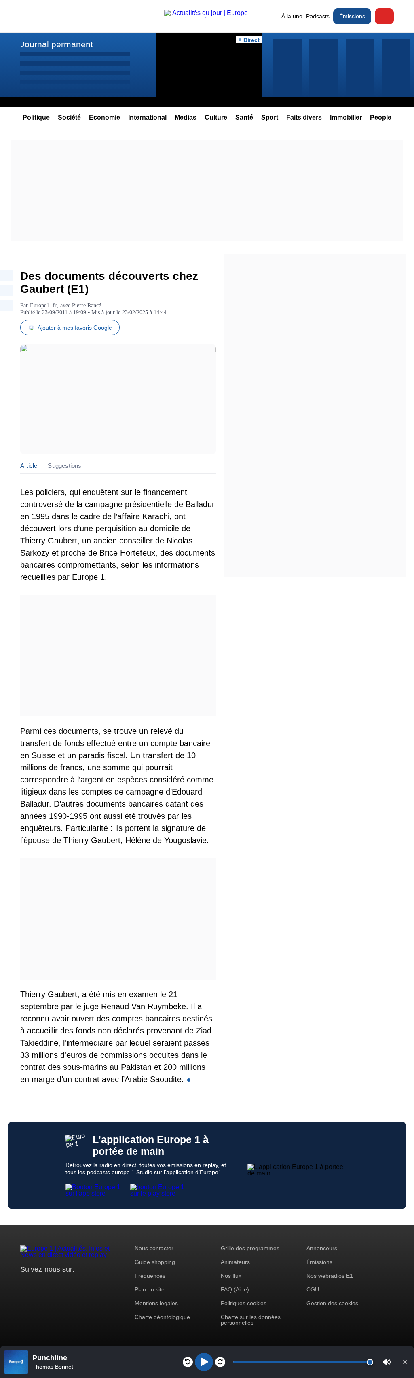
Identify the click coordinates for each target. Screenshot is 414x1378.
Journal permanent (56, 44)
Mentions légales (156, 1303)
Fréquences (150, 1275)
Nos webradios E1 (329, 1275)
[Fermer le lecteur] (405, 1362)
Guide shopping (155, 1262)
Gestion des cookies (332, 1303)
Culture (216, 117)
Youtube (66, 1284)
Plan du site (150, 1289)
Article (28, 465)
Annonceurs (321, 1248)
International (147, 117)
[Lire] (204, 1362)
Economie (104, 117)
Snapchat (80, 1284)
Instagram (39, 1284)
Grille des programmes (250, 1248)
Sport (269, 117)
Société (69, 117)
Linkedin (94, 1284)
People (380, 117)
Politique (36, 117)
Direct (384, 16)
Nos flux (231, 1275)
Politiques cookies (243, 1303)
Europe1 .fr (43, 305)
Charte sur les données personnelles (251, 1320)
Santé (244, 117)
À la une (291, 16)
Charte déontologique (162, 1317)
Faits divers (304, 117)
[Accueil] (207, 19)
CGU (312, 1289)
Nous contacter (154, 1248)
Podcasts (318, 16)
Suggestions (64, 465)
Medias (185, 117)
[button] (386, 1362)
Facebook (53, 1284)
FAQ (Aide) (235, 1289)
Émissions (352, 16)
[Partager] (6, 275)
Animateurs (235, 1262)
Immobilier (346, 117)
